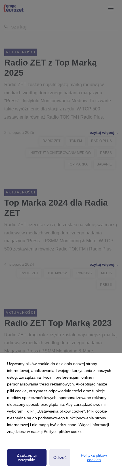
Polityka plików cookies (94, 457)
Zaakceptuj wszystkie (27, 457)
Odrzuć (59, 457)
